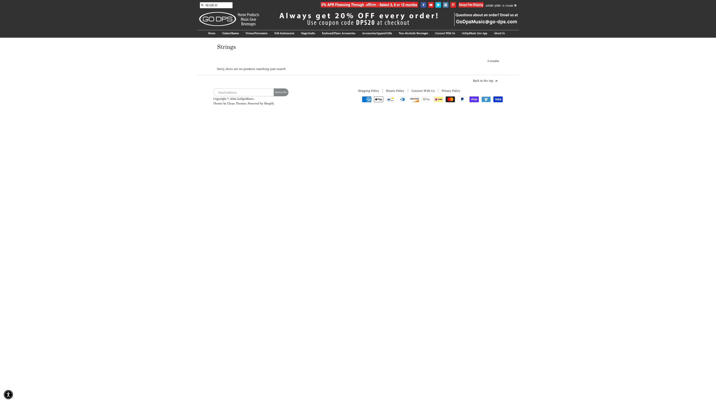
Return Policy (395, 91)
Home (211, 33)
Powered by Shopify (261, 103)
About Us (499, 33)
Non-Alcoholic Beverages (413, 33)
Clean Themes (236, 103)
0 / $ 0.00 (508, 5)
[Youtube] (431, 5)
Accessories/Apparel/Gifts (377, 33)
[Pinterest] (453, 5)
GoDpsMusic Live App (474, 33)
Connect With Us (445, 33)
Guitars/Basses (230, 33)
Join (497, 5)
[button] (8, 394)
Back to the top (483, 80)
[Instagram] (445, 5)
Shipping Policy (368, 91)
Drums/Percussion (257, 33)
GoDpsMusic (245, 99)
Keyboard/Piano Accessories (338, 33)
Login (489, 5)
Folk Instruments (284, 33)
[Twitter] (438, 5)
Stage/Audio (308, 33)
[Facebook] (423, 5)
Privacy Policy (451, 91)
